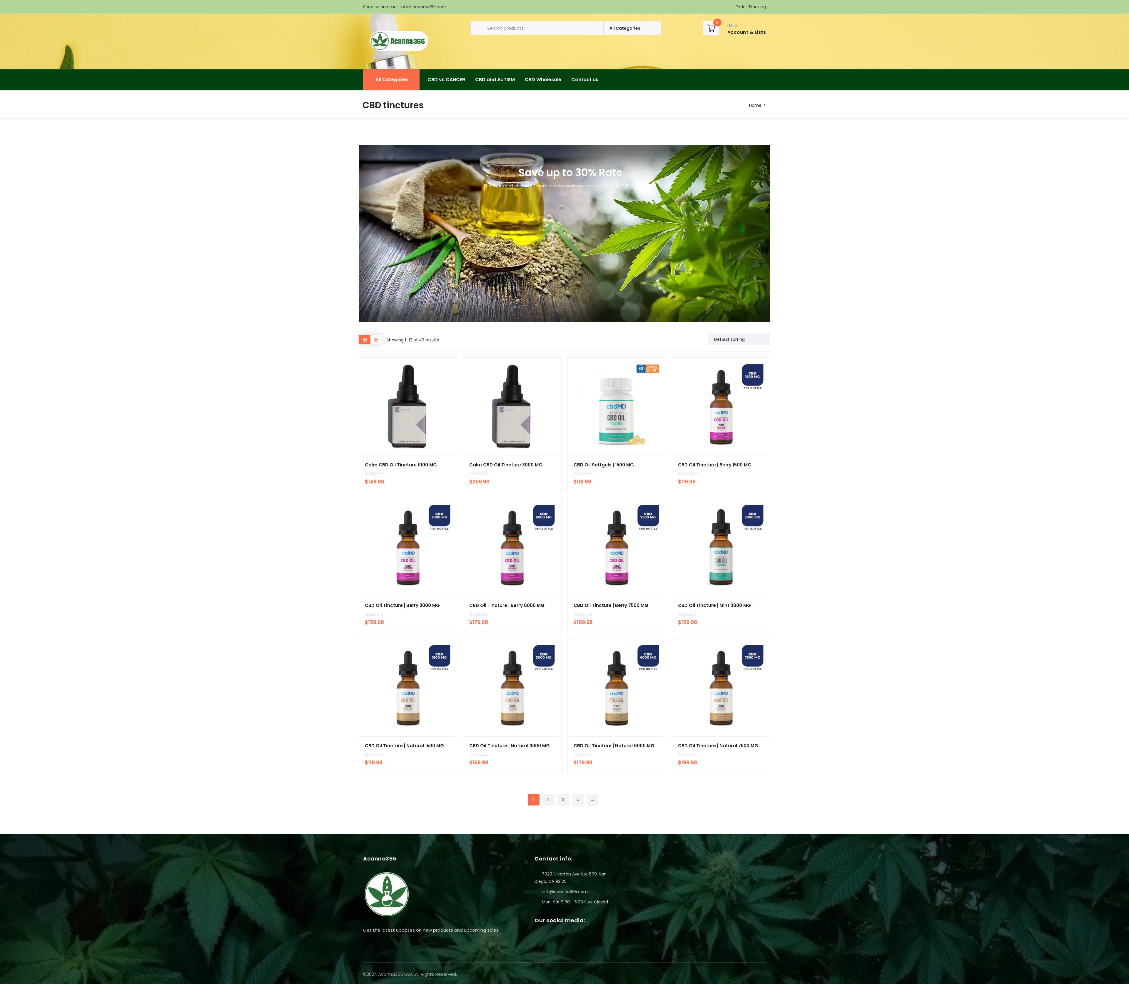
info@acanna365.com (423, 7)
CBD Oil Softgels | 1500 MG (604, 465)
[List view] (376, 339)
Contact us (584, 79)
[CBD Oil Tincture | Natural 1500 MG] (408, 687)
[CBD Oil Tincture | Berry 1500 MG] (721, 406)
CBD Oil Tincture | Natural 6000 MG (614, 746)
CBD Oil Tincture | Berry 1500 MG (714, 465)
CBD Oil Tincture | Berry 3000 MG (402, 605)
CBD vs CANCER (446, 79)
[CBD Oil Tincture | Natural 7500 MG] (721, 687)
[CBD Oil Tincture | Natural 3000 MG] (512, 687)
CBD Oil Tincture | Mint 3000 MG (714, 605)
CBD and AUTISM (495, 79)
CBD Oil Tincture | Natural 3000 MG (509, 746)
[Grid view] (364, 339)
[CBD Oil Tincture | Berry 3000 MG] (408, 547)
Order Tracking (750, 7)
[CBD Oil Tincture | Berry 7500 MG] (617, 547)
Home (755, 105)
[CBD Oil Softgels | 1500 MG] (617, 406)
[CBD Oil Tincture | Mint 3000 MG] (721, 547)
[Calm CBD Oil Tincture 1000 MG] (408, 406)
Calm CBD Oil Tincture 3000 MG (505, 465)
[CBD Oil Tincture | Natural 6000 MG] (617, 687)
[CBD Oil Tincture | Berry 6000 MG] (512, 547)
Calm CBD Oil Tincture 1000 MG (401, 465)
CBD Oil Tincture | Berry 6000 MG (507, 605)
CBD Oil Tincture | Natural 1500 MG (404, 746)
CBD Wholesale (543, 79)
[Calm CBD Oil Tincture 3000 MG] (512, 406)
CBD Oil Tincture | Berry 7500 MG (611, 605)
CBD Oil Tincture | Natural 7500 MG (718, 746)
